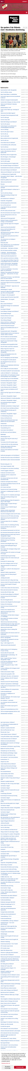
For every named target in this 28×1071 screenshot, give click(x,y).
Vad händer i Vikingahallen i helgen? (9, 382)
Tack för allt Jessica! (5, 124)
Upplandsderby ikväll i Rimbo (7, 773)
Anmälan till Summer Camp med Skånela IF (10, 457)
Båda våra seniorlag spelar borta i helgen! (10, 803)
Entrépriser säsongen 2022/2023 (8, 902)
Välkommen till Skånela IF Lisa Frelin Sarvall (10, 172)
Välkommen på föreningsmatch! (8, 218)
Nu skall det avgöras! (5, 1026)
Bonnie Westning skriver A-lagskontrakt (9, 163)
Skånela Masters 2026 (5, 159)
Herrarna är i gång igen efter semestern (9, 952)
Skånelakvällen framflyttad (7, 713)
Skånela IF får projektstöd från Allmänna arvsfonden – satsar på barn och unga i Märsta (10, 274)
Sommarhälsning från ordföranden (8, 144)
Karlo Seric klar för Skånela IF (7, 954)
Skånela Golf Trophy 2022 (6, 966)
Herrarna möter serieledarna (7, 775)
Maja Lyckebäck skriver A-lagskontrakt (9, 138)
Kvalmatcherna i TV (5, 759)
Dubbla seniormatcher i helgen (7, 671)
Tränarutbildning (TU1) (6, 427)
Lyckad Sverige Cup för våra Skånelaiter (9, 378)
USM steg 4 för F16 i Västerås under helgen (10, 494)
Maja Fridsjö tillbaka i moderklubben (9, 94)
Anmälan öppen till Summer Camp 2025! (10, 297)
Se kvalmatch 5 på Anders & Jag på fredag (10, 746)
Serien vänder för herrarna (6, 825)
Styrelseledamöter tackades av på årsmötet (10, 167)
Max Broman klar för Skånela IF (7, 992)
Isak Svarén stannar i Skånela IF (8, 722)
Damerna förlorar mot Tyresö (7, 315)
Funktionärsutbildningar (6, 918)
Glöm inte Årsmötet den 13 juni (7, 730)
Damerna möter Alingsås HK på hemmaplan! (10, 602)
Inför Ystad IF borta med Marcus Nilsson (10, 408)
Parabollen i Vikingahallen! (6, 200)
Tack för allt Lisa (4, 133)
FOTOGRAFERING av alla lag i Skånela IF (9, 920)
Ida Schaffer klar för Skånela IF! (8, 198)
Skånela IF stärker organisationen (8, 572)
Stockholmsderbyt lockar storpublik (9, 380)
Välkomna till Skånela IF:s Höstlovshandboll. (10, 398)
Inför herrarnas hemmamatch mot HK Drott (10, 530)
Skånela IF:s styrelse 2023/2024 (8, 727)
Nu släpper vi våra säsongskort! (8, 295)
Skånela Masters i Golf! (6, 107)
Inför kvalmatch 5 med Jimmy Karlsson (9, 1008)
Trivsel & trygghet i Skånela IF (7, 470)
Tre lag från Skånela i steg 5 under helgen (10, 736)
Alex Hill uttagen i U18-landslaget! (8, 156)
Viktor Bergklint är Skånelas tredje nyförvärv (10, 999)
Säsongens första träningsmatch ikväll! (9, 115)
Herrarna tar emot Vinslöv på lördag (8, 869)
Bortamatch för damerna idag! (7, 561)
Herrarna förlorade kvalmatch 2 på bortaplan (10, 1030)
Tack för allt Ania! (4, 147)
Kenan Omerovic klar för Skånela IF (8, 1003)
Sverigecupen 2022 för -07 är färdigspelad (10, 851)
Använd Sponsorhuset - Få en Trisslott (9, 943)
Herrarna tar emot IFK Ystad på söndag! (9, 681)
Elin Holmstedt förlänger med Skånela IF (10, 165)
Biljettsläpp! (3, 434)
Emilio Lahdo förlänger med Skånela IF (9, 990)
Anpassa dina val (6, 1063)
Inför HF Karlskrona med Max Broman (9, 829)
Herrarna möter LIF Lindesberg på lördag (10, 524)
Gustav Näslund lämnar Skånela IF (8, 763)
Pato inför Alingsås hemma (7, 599)
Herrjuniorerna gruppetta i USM (7, 673)
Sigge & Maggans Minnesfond (7, 820)
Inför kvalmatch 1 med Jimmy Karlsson (9, 757)
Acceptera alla (19, 1067)
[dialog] (14, 1060)
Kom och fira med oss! (6, 205)
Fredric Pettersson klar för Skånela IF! (9, 387)
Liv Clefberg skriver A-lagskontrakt (8, 174)
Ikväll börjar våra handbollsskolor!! (8, 914)
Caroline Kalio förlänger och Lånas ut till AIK (10, 102)
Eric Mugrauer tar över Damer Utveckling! (10, 468)
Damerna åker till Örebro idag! (7, 592)
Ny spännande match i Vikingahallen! (9, 331)
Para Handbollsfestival (6, 771)
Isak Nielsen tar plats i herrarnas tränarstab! (10, 459)
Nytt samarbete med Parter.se (7, 425)
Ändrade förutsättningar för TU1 (8, 904)
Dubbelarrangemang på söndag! (8, 555)
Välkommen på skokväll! (6, 182)
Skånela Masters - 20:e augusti (7, 299)
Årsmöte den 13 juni (5, 732)
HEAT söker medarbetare (6, 906)
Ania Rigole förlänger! (5, 309)
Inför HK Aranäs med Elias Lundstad (9, 250)
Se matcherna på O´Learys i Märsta (8, 1038)
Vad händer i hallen (5, 853)
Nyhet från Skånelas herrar (6, 950)
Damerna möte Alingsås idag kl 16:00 (9, 543)
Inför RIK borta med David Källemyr (8, 432)
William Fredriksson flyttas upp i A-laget (10, 994)
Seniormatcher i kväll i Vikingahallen (9, 90)
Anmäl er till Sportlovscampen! (7, 325)
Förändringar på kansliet (6, 793)
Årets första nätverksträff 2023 (7, 809)
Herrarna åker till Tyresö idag (7, 847)
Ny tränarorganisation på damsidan (8, 202)
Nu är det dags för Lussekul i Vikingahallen (10, 834)
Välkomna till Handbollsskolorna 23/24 (9, 709)
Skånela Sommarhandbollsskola (8, 740)
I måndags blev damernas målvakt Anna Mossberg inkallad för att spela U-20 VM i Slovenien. (10, 960)
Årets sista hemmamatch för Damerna (9, 589)
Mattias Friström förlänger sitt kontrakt (9, 1001)
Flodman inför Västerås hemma (8, 609)
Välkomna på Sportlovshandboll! (8, 227)
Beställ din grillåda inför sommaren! (8, 179)
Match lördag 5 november (6, 864)
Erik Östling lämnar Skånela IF (7, 963)
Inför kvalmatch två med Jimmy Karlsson (10, 1033)
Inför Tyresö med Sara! (6, 487)
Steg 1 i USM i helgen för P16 (7, 643)
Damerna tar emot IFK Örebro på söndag (10, 516)
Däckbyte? (3, 849)
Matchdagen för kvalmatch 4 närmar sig (9, 1022)
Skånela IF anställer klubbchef (7, 781)
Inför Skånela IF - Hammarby (7, 700)
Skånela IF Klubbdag (5, 941)
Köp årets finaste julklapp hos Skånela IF (10, 594)
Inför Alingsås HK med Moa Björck (8, 359)
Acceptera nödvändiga (7, 1067)
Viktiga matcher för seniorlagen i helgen (9, 831)
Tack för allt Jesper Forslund (7, 131)
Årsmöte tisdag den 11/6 (6, 464)
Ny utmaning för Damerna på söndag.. (9, 795)
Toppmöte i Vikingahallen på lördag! (9, 862)
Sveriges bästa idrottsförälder (7, 912)
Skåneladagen (4, 933)
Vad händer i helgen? (5, 785)
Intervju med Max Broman (6, 418)
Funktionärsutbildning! (6, 900)
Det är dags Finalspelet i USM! (7, 466)
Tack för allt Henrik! (5, 136)
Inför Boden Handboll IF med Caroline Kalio (10, 370)
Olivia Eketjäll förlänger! (6, 313)
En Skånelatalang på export (7, 415)
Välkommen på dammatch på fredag (9, 621)
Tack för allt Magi (4, 129)
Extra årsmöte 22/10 (5, 267)
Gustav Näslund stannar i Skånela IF (9, 734)
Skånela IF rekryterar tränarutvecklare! (9, 280)
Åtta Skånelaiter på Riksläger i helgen (9, 753)
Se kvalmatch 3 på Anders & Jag (8, 755)
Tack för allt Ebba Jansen (6, 92)
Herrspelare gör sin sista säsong (8, 750)
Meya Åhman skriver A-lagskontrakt (9, 154)
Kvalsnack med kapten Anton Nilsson (9, 481)
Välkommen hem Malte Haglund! (8, 113)
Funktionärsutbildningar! (6, 691)
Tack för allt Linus (4, 140)
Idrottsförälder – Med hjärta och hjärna (9, 248)
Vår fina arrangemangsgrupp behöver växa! (10, 711)
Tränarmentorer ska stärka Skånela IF (9, 895)
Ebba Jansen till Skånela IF (7, 303)
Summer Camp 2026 (5, 119)
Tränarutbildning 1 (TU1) (6, 916)
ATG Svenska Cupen (5, 948)
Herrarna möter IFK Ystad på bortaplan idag (10, 582)
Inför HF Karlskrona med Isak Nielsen (9, 336)
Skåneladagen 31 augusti (6, 289)
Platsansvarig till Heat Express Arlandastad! (10, 956)
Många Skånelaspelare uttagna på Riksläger (10, 983)
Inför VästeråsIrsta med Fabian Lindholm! (10, 836)
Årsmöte (3, 184)
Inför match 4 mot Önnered (7, 1016)
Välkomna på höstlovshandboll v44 (8, 256)
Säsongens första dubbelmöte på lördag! (10, 871)
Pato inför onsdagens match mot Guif (9, 563)
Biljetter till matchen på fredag (7, 748)
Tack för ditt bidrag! (5, 827)
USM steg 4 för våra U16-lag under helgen (10, 783)
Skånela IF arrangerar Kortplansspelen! (9, 99)
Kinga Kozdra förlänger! (6, 317)
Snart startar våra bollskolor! (7, 430)
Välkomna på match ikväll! (6, 627)
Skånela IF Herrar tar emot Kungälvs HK (9, 939)
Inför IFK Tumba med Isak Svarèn (8, 210)
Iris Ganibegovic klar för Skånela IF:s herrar (10, 974)
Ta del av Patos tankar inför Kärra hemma (10, 587)
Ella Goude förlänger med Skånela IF (9, 169)
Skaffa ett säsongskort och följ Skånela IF (10, 455)
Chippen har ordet (5, 761)
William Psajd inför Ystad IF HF (7, 348)
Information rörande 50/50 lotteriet (8, 338)
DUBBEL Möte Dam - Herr (6, 876)
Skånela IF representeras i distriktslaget (9, 683)
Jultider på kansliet (5, 823)
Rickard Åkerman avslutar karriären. (8, 988)
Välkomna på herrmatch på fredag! (8, 766)
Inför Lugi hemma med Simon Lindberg (9, 258)
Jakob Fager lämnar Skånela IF (7, 985)
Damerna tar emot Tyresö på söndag (9, 489)
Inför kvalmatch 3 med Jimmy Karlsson (9, 1028)
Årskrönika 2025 (4, 242)
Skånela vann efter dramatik (7, 1024)
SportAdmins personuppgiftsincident (9, 344)
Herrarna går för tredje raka (7, 890)
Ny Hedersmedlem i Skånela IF (7, 897)
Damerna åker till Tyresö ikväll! (7, 652)
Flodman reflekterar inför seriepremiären (10, 689)
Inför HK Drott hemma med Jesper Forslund (10, 212)
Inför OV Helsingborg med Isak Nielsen (9, 357)
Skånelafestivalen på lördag (7, 885)
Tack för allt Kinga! (5, 117)
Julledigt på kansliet (5, 577)
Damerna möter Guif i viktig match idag (9, 580)
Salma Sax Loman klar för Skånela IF (9, 149)
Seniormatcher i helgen (6, 887)
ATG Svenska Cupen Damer (7, 946)
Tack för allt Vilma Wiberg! (6, 193)
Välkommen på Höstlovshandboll (8, 645)
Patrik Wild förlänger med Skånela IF (9, 121)
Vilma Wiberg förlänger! (6, 320)
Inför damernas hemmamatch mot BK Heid (10, 532)
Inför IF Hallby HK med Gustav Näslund (9, 368)
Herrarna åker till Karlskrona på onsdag (9, 867)
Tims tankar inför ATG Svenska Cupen (9, 442)
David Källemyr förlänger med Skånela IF (10, 311)
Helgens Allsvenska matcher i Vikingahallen (10, 807)
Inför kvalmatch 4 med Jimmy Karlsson (9, 1014)
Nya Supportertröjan (5, 1042)
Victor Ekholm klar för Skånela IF (8, 142)
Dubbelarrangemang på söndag (8, 538)
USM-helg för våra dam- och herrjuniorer (10, 676)
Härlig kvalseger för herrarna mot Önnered (10, 1040)
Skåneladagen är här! (5, 436)
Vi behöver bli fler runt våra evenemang (9, 444)
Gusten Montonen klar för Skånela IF (9, 738)
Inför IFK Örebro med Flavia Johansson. (9, 346)
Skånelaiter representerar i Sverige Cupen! (10, 406)
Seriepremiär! (4, 423)
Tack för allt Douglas (5, 161)
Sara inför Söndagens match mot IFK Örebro (10, 513)
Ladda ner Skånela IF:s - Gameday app (9, 373)
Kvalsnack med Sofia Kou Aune (8, 472)
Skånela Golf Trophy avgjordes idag (9, 926)
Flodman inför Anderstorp (6, 604)
